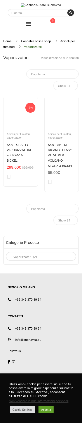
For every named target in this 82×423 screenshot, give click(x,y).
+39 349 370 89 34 (28, 299)
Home (7, 41)
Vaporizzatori (14, 137)
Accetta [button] (46, 409)
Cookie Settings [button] (22, 409)
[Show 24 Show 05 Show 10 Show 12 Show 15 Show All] (65, 85)
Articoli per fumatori (18, 134)
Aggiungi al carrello (9, 177)
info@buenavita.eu (28, 339)
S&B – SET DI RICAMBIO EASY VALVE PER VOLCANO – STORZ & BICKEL (60, 155)
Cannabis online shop (36, 41)
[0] (51, 24)
